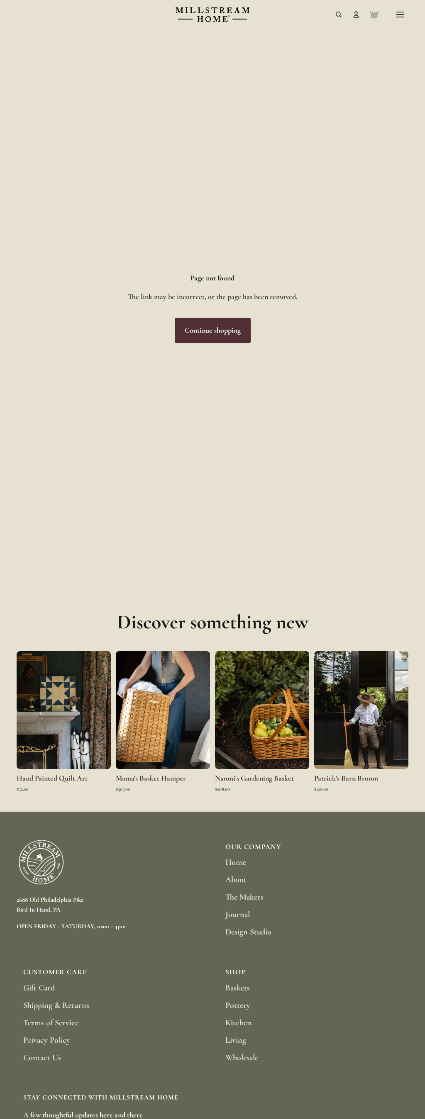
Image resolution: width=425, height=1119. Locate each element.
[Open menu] (400, 14)
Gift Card (39, 988)
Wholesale (241, 1058)
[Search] (339, 14)
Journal (237, 915)
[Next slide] (102, 710)
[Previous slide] (26, 710)
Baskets (237, 988)
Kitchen (238, 1023)
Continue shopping (213, 330)
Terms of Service (50, 1023)
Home (235, 862)
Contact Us (42, 1058)
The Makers (244, 897)
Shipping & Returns (56, 1005)
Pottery (237, 1005)
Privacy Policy (46, 1040)
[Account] (356, 14)
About (236, 880)
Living (235, 1040)
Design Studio (248, 932)
